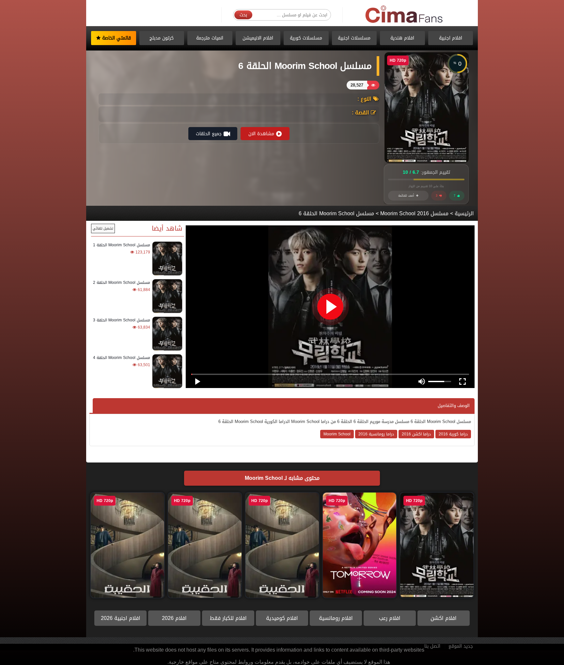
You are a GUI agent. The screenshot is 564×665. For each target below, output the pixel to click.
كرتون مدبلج (161, 38)
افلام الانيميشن (258, 38)
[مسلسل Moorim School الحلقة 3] (166, 333)
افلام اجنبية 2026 (120, 618)
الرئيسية (464, 213)
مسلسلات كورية (306, 38)
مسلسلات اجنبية (354, 38)
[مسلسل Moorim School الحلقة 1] (166, 258)
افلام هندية (402, 38)
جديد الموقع (460, 646)
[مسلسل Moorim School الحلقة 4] (166, 371)
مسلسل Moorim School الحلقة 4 (121, 357)
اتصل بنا (432, 646)
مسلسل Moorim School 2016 (414, 213)
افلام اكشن (444, 618)
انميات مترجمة (209, 38)
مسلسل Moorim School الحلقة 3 (121, 320)
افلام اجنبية (450, 38)
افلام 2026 (174, 618)
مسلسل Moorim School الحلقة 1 (121, 245)
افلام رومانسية (336, 618)
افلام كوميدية (282, 618)
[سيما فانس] (404, 14)
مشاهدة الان (261, 133)
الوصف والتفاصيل (454, 405)
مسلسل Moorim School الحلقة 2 (121, 282)
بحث (243, 14)
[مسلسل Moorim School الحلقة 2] (166, 296)
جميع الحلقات (209, 133)
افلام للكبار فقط (228, 618)
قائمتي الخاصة (116, 38)
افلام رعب (389, 618)
